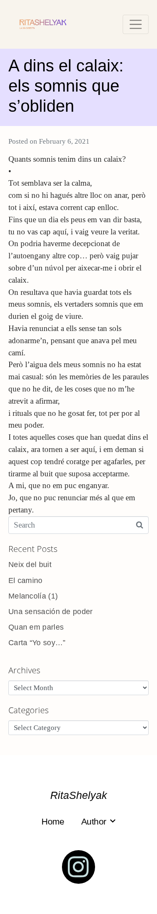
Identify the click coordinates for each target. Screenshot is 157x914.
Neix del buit (29, 564)
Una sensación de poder (50, 611)
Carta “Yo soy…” (37, 642)
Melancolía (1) (33, 596)
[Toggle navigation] (136, 24)
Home (52, 821)
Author (93, 821)
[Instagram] (78, 867)
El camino (25, 580)
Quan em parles (36, 627)
